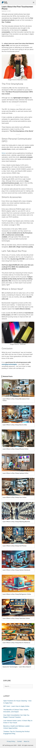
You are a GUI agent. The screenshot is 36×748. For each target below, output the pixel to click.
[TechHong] (4, 2)
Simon (4, 153)
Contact (19, 741)
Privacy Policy (11, 741)
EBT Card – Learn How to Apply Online (16, 706)
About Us (26, 741)
